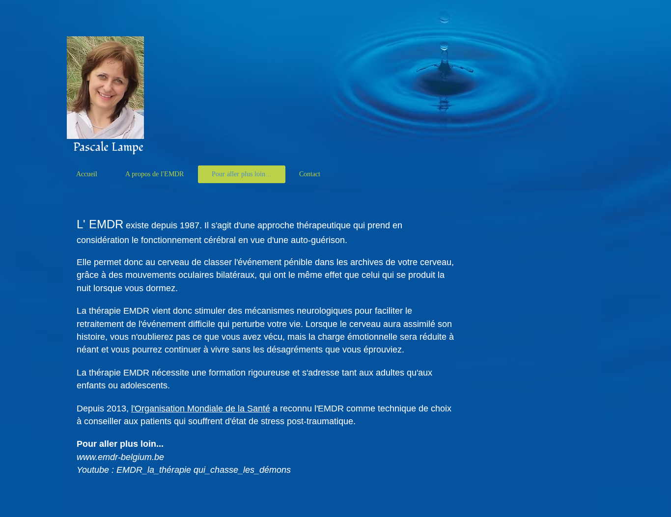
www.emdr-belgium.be (120, 457)
